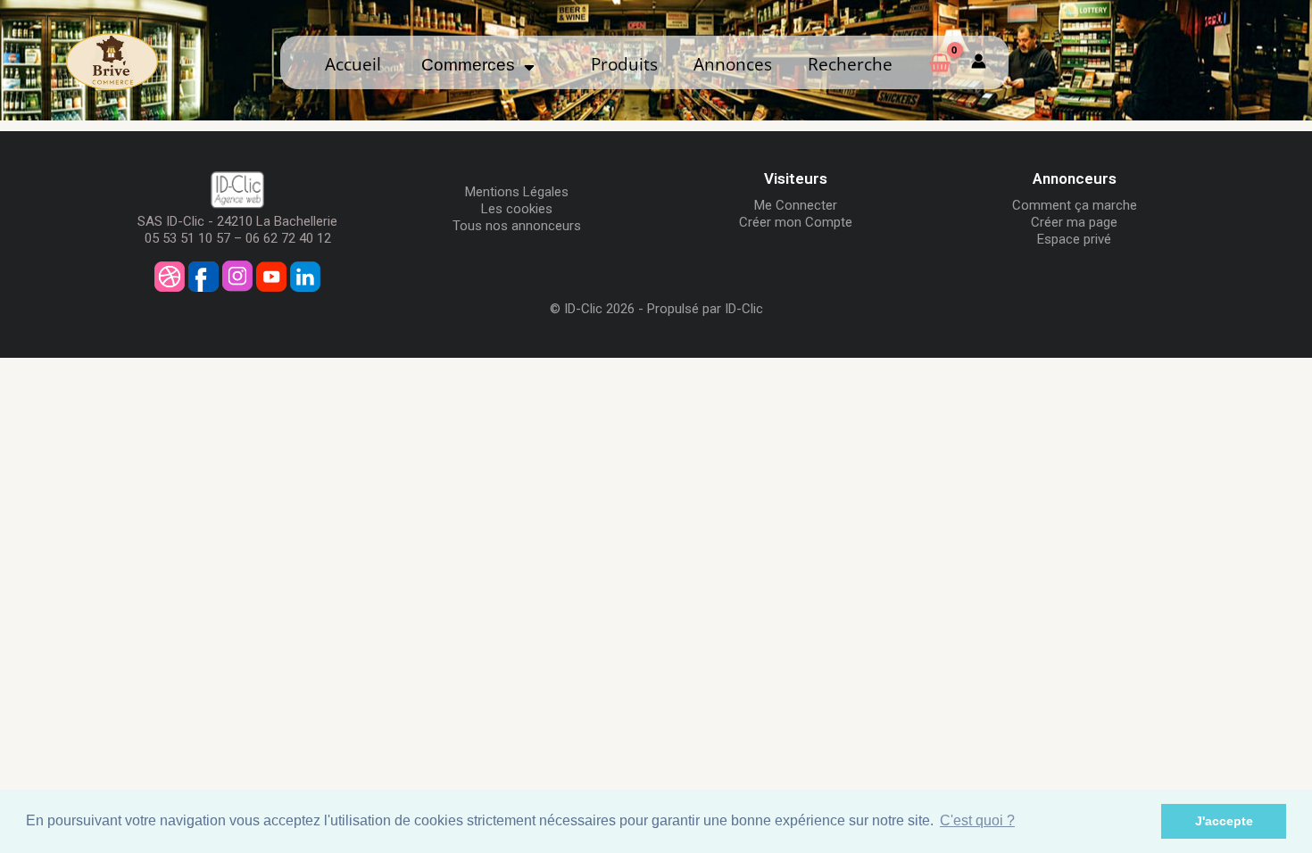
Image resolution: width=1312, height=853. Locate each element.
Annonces (732, 64)
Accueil (353, 64)
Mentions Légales (517, 192)
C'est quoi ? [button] (977, 820)
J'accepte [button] (1224, 821)
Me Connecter (795, 205)
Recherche (850, 64)
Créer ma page (1074, 222)
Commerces (472, 64)
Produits (624, 64)
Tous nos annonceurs (517, 226)
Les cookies (516, 209)
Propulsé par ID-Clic (705, 309)
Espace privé (1074, 239)
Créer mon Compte (795, 222)
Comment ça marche (1074, 205)
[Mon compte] (978, 62)
